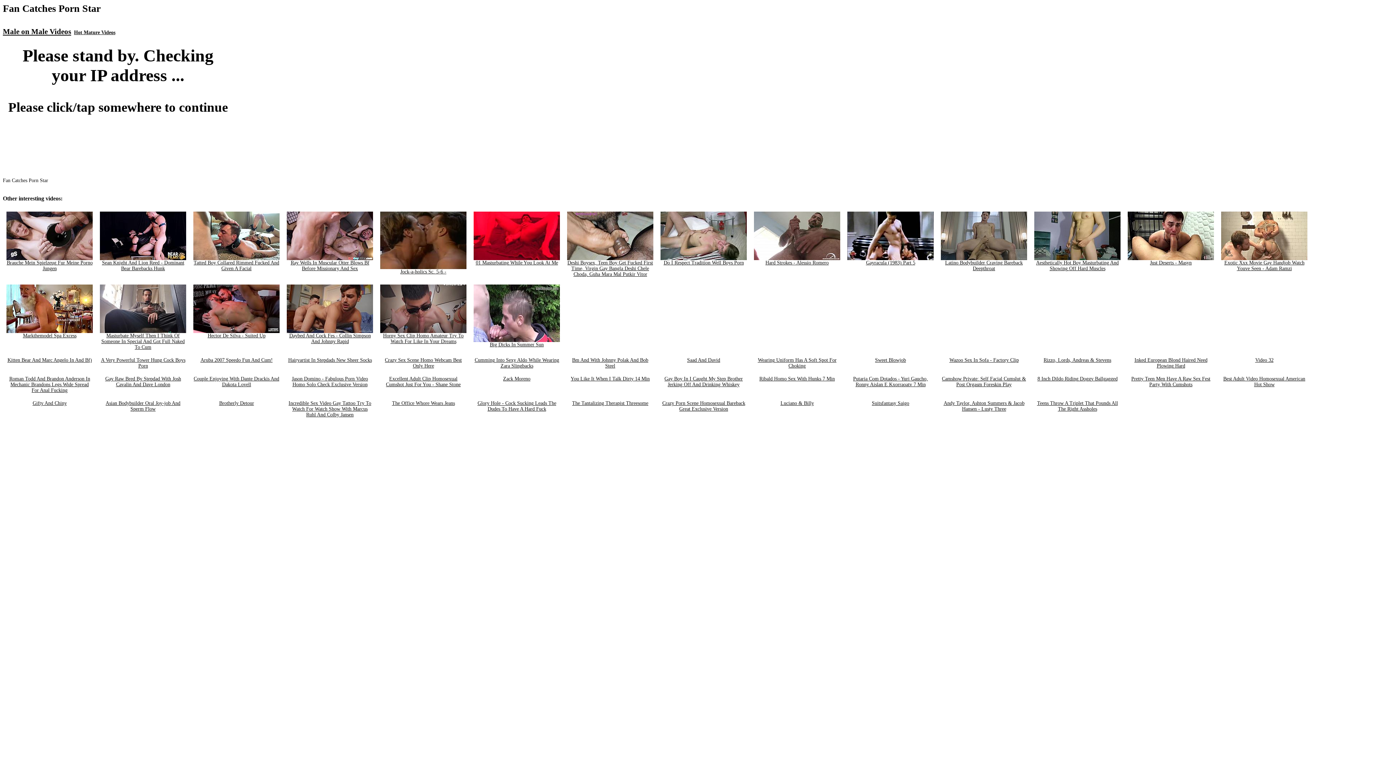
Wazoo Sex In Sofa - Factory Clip (984, 360)
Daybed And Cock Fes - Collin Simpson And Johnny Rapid (330, 338)
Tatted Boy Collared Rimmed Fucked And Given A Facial (236, 265)
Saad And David (703, 360)
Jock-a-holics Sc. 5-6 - (423, 271)
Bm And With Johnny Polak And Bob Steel (610, 363)
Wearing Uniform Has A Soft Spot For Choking (797, 363)
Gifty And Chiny (50, 403)
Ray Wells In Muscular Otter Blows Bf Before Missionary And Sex (330, 265)
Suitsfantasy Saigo (890, 403)
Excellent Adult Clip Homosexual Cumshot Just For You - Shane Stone (423, 381)
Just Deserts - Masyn (1171, 262)
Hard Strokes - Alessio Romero (797, 262)
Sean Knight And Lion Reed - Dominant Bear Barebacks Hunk (143, 265)
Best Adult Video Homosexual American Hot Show (1264, 381)
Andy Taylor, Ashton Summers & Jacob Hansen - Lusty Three (984, 406)
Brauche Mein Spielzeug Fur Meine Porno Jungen (50, 265)
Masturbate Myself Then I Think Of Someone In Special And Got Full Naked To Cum (143, 341)
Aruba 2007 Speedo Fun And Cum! (237, 360)
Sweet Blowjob (890, 360)
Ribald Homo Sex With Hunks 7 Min (797, 379)
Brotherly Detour (236, 403)
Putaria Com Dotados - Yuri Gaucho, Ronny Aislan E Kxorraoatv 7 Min (890, 381)
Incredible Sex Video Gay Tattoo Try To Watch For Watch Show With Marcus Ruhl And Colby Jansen (330, 409)
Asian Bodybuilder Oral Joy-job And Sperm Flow (143, 406)
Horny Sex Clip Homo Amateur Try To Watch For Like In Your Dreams (423, 338)
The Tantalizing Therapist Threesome (610, 403)
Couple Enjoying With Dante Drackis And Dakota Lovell (236, 381)
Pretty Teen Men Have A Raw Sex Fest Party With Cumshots (1170, 381)
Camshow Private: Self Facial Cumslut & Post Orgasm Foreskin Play (984, 381)
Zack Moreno (516, 379)
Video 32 (1264, 360)
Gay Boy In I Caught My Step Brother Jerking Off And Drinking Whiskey (703, 381)
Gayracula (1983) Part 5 (890, 262)
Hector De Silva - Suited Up (237, 335)
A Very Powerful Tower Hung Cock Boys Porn (143, 363)
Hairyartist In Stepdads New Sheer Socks (330, 360)
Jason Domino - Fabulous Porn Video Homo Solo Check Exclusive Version (330, 381)
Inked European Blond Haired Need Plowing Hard (1171, 363)
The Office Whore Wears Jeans (423, 403)
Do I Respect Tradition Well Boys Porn (704, 262)
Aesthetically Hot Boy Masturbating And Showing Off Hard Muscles (1077, 265)
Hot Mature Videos (94, 32)
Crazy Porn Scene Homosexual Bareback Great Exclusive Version (703, 406)
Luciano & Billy (797, 403)
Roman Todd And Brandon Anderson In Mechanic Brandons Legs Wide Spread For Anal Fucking (49, 384)
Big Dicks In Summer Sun (517, 344)
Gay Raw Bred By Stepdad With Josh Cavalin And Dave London (143, 381)
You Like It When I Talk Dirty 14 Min (610, 379)
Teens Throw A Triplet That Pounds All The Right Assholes (1077, 406)
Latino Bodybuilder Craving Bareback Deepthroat (984, 265)
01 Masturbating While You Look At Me (517, 262)
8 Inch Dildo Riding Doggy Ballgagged (1078, 379)
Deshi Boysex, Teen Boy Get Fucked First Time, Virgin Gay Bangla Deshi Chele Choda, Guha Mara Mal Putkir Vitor (610, 268)
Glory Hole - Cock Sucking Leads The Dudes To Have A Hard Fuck (517, 406)
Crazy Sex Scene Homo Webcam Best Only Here (423, 363)
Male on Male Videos (37, 31)
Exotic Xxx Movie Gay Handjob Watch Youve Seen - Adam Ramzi (1264, 265)
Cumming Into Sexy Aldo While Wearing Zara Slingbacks (517, 363)
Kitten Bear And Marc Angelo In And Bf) (50, 360)
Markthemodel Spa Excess (50, 335)
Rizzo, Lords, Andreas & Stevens (1077, 360)
